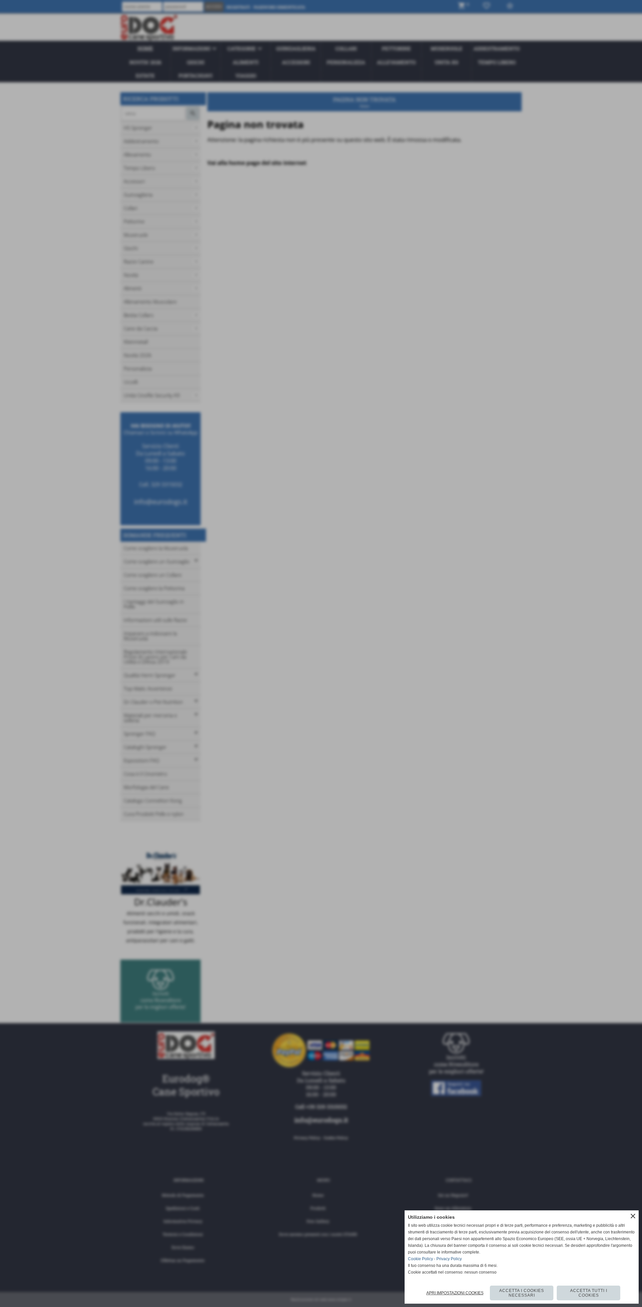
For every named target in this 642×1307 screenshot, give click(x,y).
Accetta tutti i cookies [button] (588, 1293)
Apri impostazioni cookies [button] (455, 1293)
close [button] (633, 1216)
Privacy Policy (449, 1259)
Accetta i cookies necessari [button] (521, 1293)
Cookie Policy (420, 1259)
